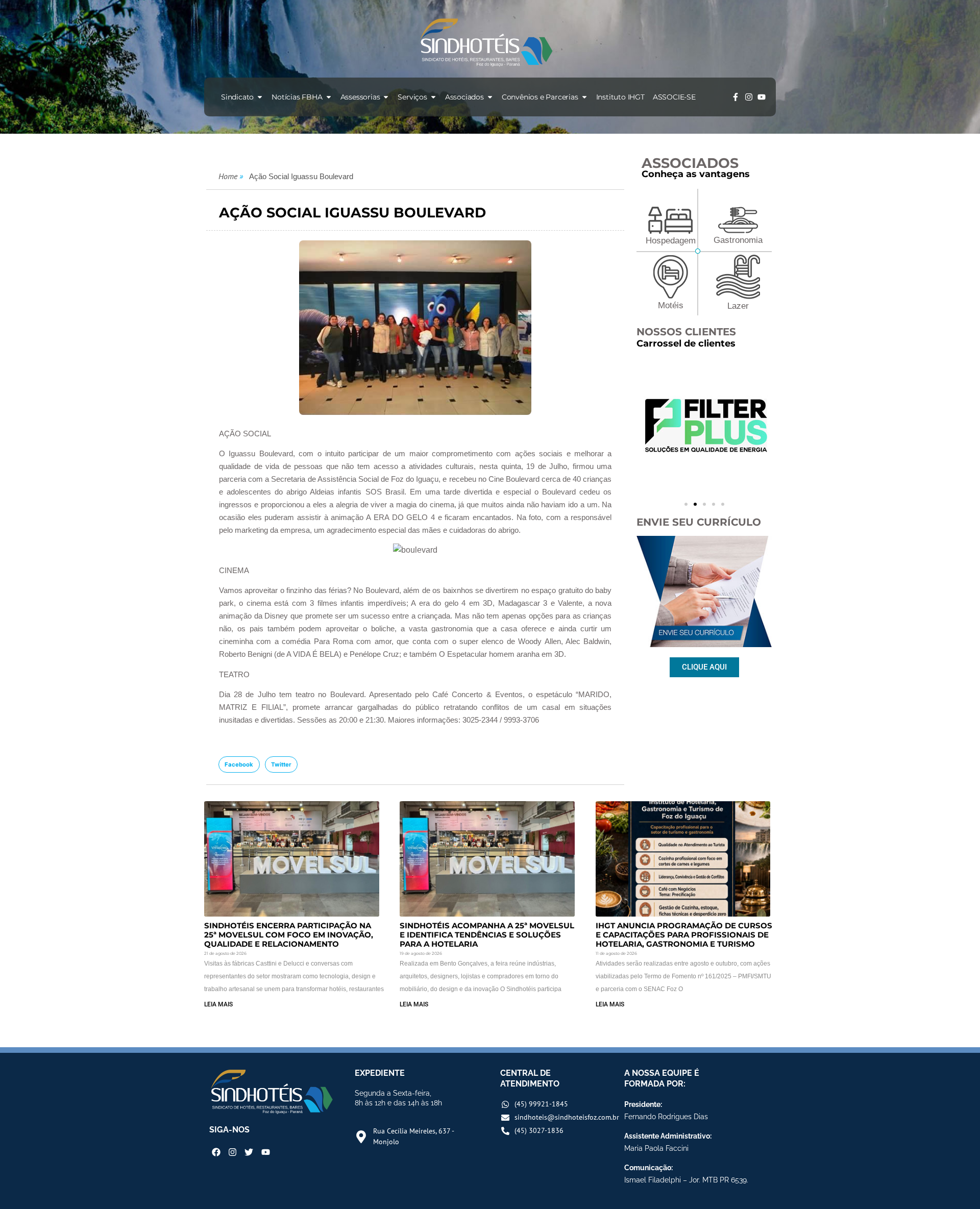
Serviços (412, 97)
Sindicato (237, 97)
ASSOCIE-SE (674, 97)
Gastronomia (738, 240)
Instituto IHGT (620, 97)
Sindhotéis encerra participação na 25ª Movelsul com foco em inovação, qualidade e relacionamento (288, 935)
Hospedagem (671, 240)
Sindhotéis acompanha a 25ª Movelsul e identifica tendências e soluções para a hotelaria (487, 935)
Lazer (738, 306)
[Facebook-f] (735, 97)
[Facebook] (216, 1152)
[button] (239, 764)
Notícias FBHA (297, 97)
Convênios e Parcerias (540, 97)
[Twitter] (249, 1152)
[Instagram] (748, 97)
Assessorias (360, 97)
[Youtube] (761, 97)
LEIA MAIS (218, 1004)
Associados (464, 97)
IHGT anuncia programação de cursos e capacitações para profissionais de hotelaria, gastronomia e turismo (684, 935)
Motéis (670, 305)
